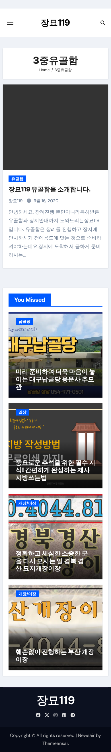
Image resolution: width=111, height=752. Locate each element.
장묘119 (55, 22)
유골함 (17, 178)
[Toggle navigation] (10, 22)
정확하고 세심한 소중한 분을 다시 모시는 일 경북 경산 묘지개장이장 (52, 560)
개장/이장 (27, 503)
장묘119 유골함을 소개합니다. (50, 189)
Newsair (86, 735)
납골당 (24, 321)
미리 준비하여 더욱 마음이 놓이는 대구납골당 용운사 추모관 (55, 379)
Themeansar (55, 743)
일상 (22, 412)
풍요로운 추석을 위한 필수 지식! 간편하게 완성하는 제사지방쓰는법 (55, 470)
